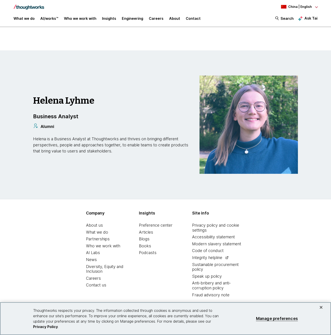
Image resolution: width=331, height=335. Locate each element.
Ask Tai (310, 18)
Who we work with (103, 245)
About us (94, 225)
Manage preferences (277, 318)
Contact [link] (193, 18)
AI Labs (93, 252)
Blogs (144, 239)
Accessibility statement (213, 236)
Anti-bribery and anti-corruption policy (211, 285)
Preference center (155, 225)
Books (145, 245)
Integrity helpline (207, 257)
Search (287, 18)
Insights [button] (109, 18)
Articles (146, 232)
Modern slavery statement (216, 243)
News (91, 259)
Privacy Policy (45, 326)
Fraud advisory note (210, 295)
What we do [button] (24, 18)
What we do (97, 232)
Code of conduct (208, 250)
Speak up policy (207, 276)
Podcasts (147, 252)
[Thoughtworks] (29, 5)
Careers (93, 278)
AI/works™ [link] (49, 18)
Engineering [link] (132, 18)
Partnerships (98, 239)
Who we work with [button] (80, 18)
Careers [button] (156, 18)
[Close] (321, 307)
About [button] (174, 18)
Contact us (96, 285)
